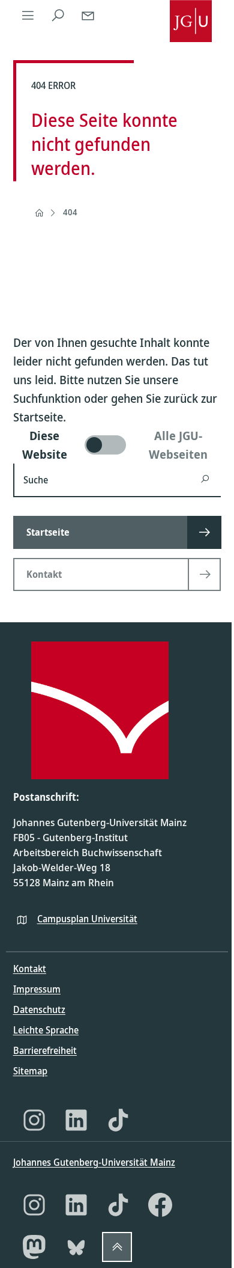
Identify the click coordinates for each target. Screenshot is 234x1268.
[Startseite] (39, 212)
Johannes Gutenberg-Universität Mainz (94, 1162)
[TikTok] (118, 1120)
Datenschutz (39, 1009)
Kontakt (29, 968)
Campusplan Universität (87, 918)
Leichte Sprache (46, 1030)
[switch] (117, 445)
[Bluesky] (76, 1247)
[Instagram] (34, 1120)
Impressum (37, 989)
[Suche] (58, 15)
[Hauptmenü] (28, 15)
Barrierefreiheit (45, 1050)
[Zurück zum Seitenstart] (117, 1247)
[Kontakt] (88, 15)
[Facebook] (160, 1205)
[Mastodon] (34, 1247)
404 (70, 212)
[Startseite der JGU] (191, 15)
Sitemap (30, 1070)
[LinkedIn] (76, 1120)
